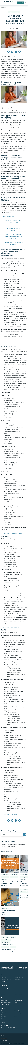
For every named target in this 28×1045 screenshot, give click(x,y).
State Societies (18, 990)
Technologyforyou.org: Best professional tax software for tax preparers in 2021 (13, 236)
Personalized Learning (6, 1002)
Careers (16, 1002)
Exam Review (5, 877)
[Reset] (21, 835)
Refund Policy (4, 1038)
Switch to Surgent (18, 1013)
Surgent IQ (3, 981)
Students (4, 879)
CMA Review (14, 874)
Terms (2, 1035)
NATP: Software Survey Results (11, 216)
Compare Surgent (5, 1004)
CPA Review (24, 874)
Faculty (2, 992)
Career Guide (4, 1019)
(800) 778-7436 (4, 1025)
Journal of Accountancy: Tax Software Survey (13, 221)
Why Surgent (4, 1000)
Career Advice (5, 874)
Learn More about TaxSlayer (11, 627)
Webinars (17, 1017)
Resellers (3, 990)
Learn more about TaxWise (10, 814)
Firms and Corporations (6, 988)
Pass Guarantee (18, 979)
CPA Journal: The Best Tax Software (13, 229)
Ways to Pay (17, 1011)
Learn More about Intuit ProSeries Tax (13, 533)
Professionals (14, 877)
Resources (3, 1015)
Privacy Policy (4, 1040)
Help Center (4, 1013)
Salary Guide (4, 1017)
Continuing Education (6, 979)
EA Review (12, 937)
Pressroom (17, 1015)
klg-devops (16, 27)
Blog (2, 1011)
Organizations (18, 988)
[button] (2, 3)
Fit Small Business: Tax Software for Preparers (13, 243)
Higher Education (6, 939)
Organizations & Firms (7, 944)
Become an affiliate (19, 994)
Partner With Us (18, 992)
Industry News (5, 942)
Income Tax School (14, 12)
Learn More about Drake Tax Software (13, 344)
